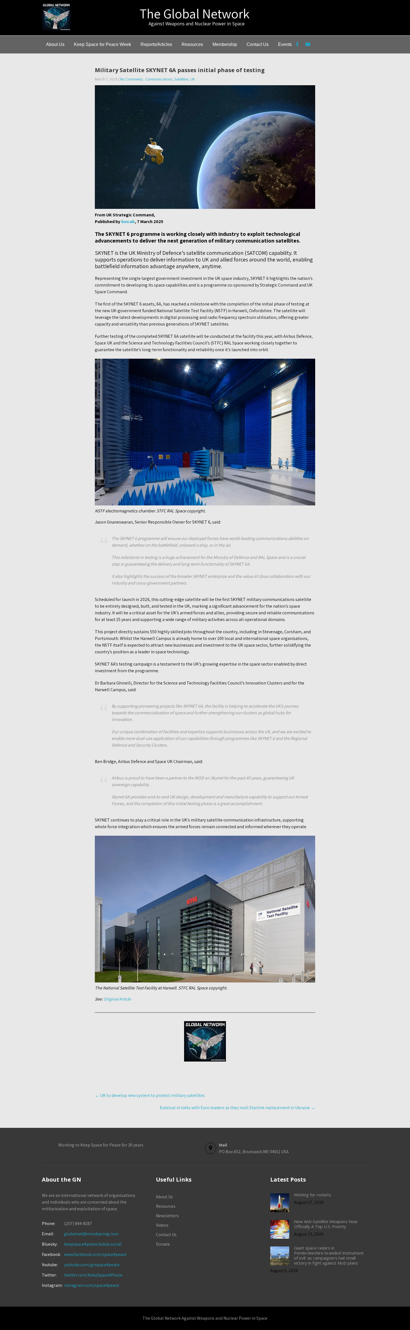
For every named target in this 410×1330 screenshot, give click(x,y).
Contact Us (258, 44)
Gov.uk (128, 221)
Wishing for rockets (312, 1194)
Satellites (181, 79)
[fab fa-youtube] (308, 45)
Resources (192, 44)
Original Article (117, 999)
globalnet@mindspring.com (80, 1234)
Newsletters (167, 1216)
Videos (162, 1225)
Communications (158, 79)
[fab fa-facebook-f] (297, 45)
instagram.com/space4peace (91, 1285)
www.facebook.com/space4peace (95, 1254)
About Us (55, 44)
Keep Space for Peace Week (102, 44)
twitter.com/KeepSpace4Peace (93, 1275)
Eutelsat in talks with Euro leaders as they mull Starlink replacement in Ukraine (237, 1108)
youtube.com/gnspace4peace (92, 1265)
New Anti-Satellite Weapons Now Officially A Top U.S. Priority (326, 1224)
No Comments (131, 79)
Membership (225, 44)
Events (285, 44)
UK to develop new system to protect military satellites (150, 1095)
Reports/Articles (156, 44)
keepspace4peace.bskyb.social (93, 1244)
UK (192, 79)
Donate (163, 1244)
